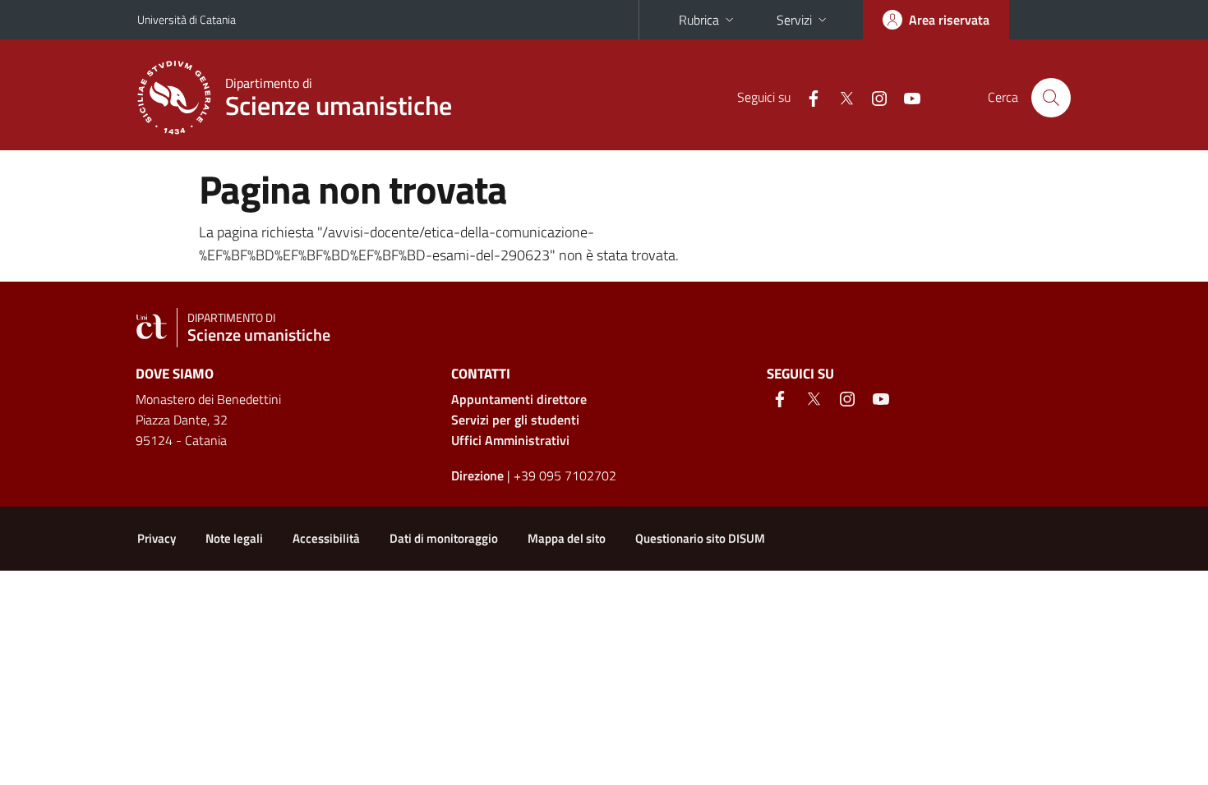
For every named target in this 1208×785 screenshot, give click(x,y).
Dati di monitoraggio (444, 538)
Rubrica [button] (699, 20)
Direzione (477, 475)
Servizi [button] (794, 20)
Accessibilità (326, 538)
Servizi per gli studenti (515, 419)
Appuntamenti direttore (519, 399)
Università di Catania (186, 19)
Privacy (156, 538)
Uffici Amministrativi (510, 440)
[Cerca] (1051, 97)
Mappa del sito (567, 538)
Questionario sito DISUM (700, 538)
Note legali (234, 538)
